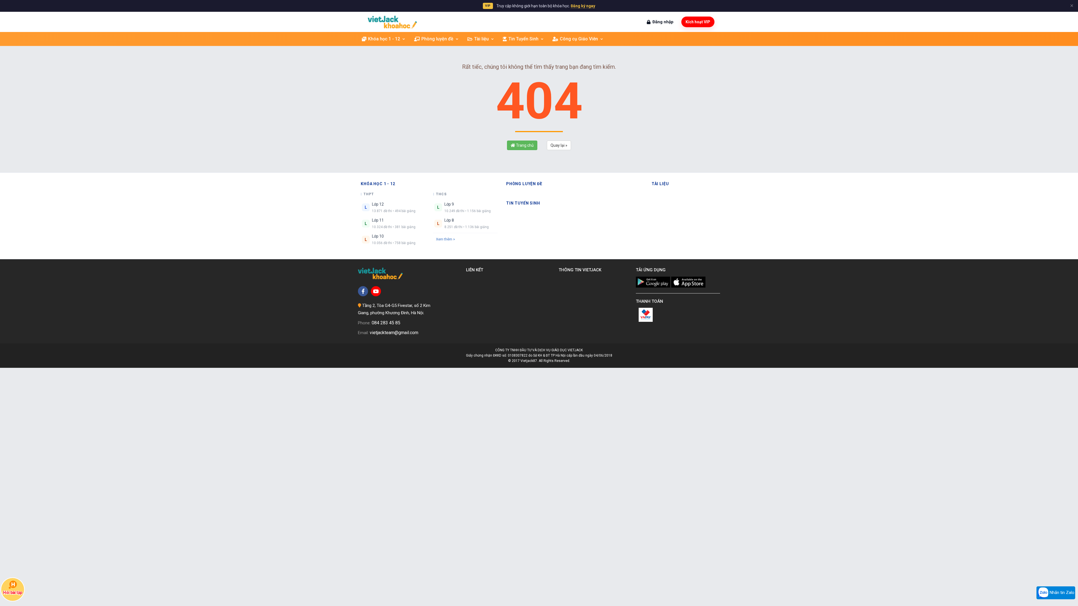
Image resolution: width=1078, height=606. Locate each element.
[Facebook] (363, 291)
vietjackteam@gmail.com (394, 332)
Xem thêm (444, 239)
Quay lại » (559, 145)
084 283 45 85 (386, 322)
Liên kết (475, 269)
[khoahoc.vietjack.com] (392, 22)
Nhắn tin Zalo (1061, 592)
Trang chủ (524, 145)
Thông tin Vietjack (581, 269)
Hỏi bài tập (12, 592)
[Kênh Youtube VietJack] (376, 291)
